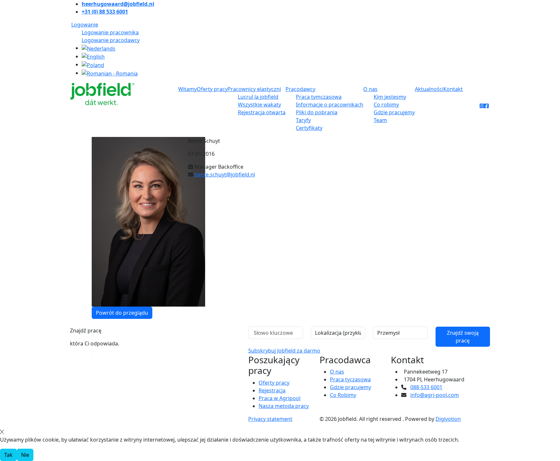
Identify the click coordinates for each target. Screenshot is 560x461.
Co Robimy (343, 395)
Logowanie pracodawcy (111, 40)
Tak (8, 454)
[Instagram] (482, 105)
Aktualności (429, 89)
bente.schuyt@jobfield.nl (224, 174)
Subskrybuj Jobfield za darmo (284, 350)
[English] (93, 56)
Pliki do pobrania (316, 112)
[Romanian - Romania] (110, 72)
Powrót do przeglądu (122, 312)
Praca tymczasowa (319, 96)
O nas (370, 89)
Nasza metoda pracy (284, 406)
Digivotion (448, 418)
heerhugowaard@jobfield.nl (118, 3)
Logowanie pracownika (110, 32)
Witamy (187, 89)
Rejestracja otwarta (262, 112)
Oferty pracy (212, 89)
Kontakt (453, 89)
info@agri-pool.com (434, 395)
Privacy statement (270, 418)
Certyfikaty (309, 127)
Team (380, 120)
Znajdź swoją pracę (463, 336)
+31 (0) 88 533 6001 (105, 11)
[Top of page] (4, 323)
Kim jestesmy (390, 96)
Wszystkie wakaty (259, 104)
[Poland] (93, 64)
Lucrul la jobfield (258, 96)
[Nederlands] (98, 47)
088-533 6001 (426, 387)
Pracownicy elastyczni (254, 89)
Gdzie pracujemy (394, 112)
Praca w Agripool (279, 398)
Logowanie (84, 24)
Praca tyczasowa (350, 379)
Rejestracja (272, 390)
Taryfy (303, 120)
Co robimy (386, 104)
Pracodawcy (300, 89)
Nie (25, 454)
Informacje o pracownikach (329, 104)
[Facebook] (486, 105)
